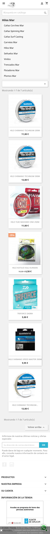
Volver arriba (36, 427)
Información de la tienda (16, 497)
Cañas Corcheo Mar (14, 25)
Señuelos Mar (11, 53)
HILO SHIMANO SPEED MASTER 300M (25, 359)
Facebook (4, 464)
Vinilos (7, 59)
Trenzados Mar (11, 64)
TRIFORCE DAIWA (25, 313)
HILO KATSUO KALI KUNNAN (25, 267)
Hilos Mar (9, 47)
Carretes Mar (10, 42)
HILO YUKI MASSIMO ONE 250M (25, 222)
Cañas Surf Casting (13, 36)
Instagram (12, 464)
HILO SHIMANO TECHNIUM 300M (25, 176)
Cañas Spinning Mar (14, 31)
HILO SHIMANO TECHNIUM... (25, 405)
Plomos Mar (10, 75)
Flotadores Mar (11, 70)
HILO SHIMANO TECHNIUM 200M (25, 130)
